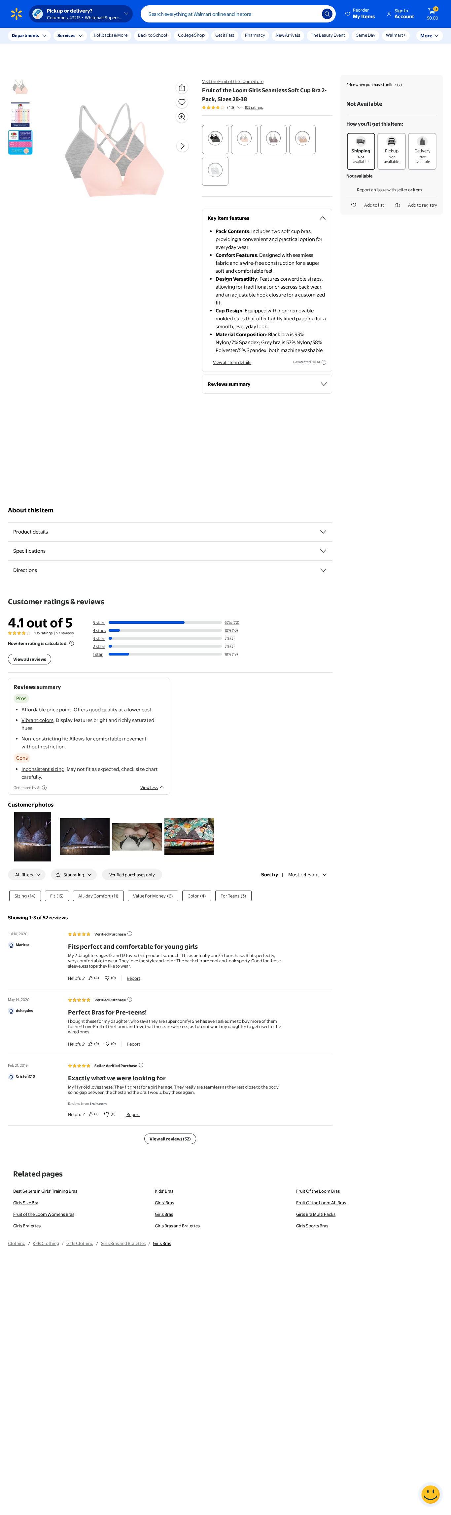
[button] (360, 13)
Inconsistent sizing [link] (42, 769)
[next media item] (183, 146)
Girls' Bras (164, 1202)
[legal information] (399, 85)
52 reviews (65, 633)
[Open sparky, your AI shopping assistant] (430, 1494)
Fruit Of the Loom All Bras (321, 1202)
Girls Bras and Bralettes (177, 1225)
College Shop (191, 35)
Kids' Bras (164, 1191)
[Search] (327, 14)
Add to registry (422, 205)
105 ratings (254, 107)
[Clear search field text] (312, 13)
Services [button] (66, 35)
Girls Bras (164, 1214)
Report (133, 978)
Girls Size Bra (25, 1202)
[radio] (215, 139)
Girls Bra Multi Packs (315, 1214)
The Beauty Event (328, 35)
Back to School (152, 35)
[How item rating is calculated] (71, 643)
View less (149, 787)
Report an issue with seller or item (389, 189)
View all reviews (29, 659)
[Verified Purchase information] (129, 933)
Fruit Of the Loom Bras (318, 1191)
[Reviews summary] (239, 107)
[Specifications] (323, 551)
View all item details (232, 362)
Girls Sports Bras (312, 1225)
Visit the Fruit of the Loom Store (232, 81)
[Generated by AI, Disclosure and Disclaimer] (324, 362)
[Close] (122, 35)
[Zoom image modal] (182, 117)
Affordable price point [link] (46, 709)
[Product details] (323, 532)
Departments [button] (25, 35)
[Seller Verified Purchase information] (141, 1065)
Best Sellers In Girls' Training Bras (45, 1191)
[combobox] (238, 13)
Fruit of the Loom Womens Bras (43, 1214)
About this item (30, 510)
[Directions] (323, 570)
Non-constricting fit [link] (44, 739)
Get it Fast (224, 35)
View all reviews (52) (170, 1138)
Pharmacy (255, 35)
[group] (232, 107)
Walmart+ (396, 35)
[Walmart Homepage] (16, 13)
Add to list (374, 205)
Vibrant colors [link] (37, 720)
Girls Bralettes (27, 1225)
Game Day (365, 35)
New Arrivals (288, 35)
